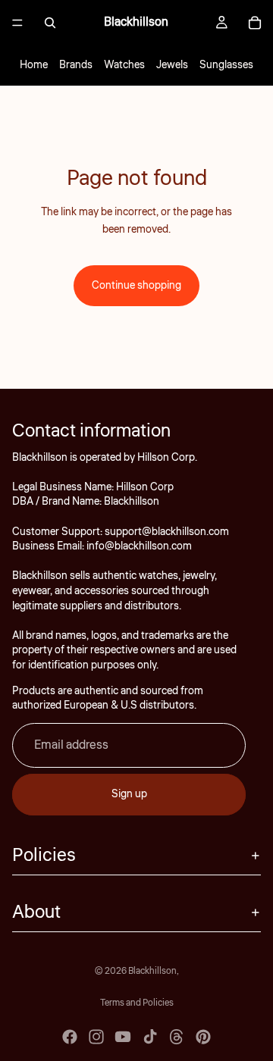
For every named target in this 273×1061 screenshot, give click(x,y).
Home (34, 65)
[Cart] (254, 22)
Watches (124, 65)
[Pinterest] (203, 1037)
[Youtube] (123, 1037)
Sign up (129, 794)
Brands (76, 65)
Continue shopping (136, 285)
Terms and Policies (137, 1003)
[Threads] (177, 1037)
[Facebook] (70, 1037)
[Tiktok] (150, 1037)
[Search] (50, 22)
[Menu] (17, 22)
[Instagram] (96, 1037)
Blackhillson (152, 971)
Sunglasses (226, 65)
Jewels (172, 65)
